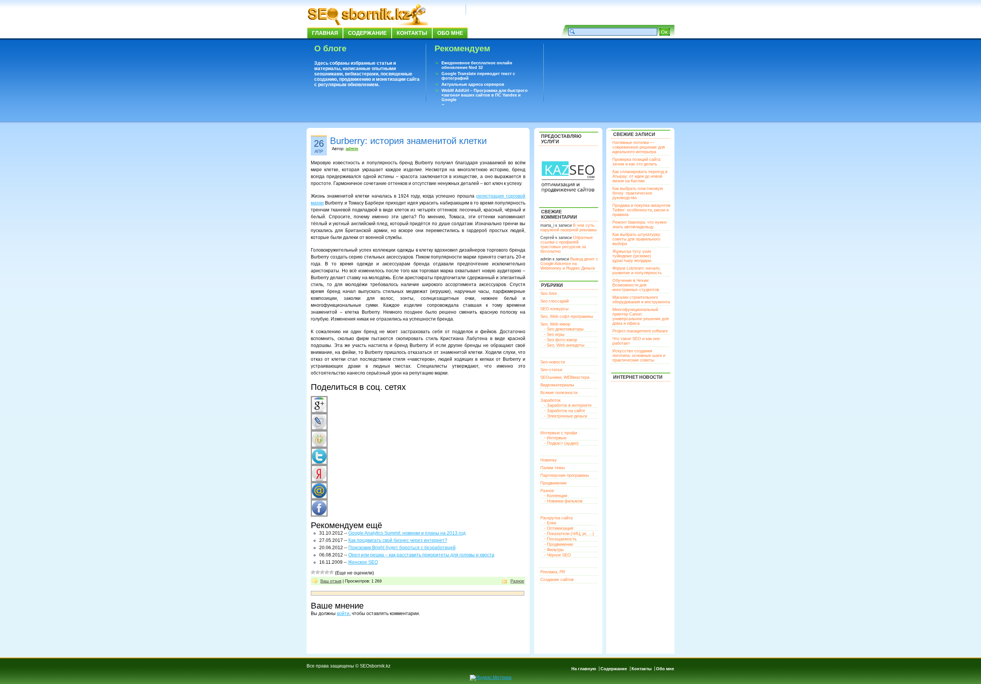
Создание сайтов (557, 579)
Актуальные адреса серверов (472, 84)
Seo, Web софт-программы (566, 316)
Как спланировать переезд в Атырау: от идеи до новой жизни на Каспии (640, 176)
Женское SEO (363, 562)
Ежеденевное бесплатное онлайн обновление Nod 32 (476, 65)
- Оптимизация (558, 528)
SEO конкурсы (554, 308)
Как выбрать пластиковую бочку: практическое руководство (637, 193)
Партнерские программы (564, 475)
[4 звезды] (327, 572)
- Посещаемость (560, 539)
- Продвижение (558, 544)
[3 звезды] (322, 572)
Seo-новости (552, 362)
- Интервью (555, 437)
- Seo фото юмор (560, 339)
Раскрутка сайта (556, 517)
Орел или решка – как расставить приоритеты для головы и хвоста (421, 555)
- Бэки (550, 522)
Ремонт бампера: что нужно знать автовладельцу (639, 224)
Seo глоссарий (554, 301)
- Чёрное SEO (557, 555)
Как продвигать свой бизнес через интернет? (397, 540)
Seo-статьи (551, 369)
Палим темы (552, 467)
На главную (583, 668)
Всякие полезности (558, 392)
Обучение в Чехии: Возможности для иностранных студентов (635, 285)
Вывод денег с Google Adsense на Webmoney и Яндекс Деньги (569, 263)
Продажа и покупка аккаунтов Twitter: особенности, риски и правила (641, 210)
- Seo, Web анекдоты (564, 345)
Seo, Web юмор (555, 324)
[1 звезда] (313, 572)
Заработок (550, 400)
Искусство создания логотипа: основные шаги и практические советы (638, 355)
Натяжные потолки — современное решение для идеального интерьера (638, 147)
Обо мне (450, 33)
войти (343, 613)
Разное (517, 581)
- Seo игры (554, 334)
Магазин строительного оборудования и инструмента (641, 299)
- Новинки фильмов (563, 501)
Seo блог (548, 293)
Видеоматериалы (557, 385)
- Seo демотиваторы (564, 329)
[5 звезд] (331, 572)
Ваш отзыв (330, 581)
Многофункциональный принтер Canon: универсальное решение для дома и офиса (640, 316)
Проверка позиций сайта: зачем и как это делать (636, 161)
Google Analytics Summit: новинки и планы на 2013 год (407, 533)
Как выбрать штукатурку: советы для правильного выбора (636, 239)
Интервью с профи (558, 432)
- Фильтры (554, 549)
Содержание (367, 33)
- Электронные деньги (565, 416)
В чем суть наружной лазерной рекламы (568, 227)
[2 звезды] (317, 572)
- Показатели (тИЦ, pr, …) (569, 533)
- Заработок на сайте (564, 410)
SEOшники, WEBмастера (564, 377)
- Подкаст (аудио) (561, 443)
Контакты (412, 33)
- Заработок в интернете (568, 405)
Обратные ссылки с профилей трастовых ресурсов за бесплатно (566, 244)
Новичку (548, 460)
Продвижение (553, 483)
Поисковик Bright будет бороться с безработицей (402, 547)
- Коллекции (555, 495)
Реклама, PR (552, 571)
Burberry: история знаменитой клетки (408, 141)
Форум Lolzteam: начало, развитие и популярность (637, 270)
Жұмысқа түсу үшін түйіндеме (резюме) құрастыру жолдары (631, 256)
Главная (325, 33)
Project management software (640, 331)
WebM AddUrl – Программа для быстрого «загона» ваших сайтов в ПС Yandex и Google (484, 95)
